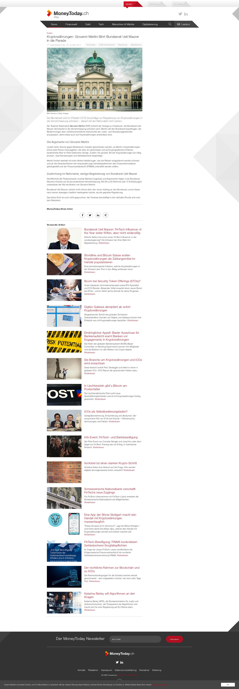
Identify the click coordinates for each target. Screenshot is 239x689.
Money (129, 4)
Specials (154, 4)
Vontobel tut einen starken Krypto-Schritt (110, 463)
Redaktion (93, 670)
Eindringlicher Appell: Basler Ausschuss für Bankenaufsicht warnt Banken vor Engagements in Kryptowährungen (111, 336)
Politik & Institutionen (107, 45)
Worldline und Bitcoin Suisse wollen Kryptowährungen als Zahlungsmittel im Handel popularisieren (109, 258)
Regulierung (122, 45)
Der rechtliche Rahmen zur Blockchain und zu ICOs (111, 569)
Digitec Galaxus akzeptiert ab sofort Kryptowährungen (107, 308)
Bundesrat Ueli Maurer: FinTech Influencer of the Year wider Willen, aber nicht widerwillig (112, 231)
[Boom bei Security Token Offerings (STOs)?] (64, 290)
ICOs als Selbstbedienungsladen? (106, 411)
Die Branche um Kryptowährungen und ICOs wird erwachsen (113, 361)
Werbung (156, 670)
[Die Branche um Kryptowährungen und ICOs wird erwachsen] (64, 368)
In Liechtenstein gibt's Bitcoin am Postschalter (105, 387)
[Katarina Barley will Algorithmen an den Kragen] (64, 602)
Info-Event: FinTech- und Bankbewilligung (111, 437)
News (54, 24)
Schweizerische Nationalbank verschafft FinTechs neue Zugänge (109, 490)
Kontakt (81, 670)
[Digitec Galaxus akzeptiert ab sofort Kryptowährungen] (64, 315)
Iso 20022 (178, 4)
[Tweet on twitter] (90, 215)
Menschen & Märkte (123, 24)
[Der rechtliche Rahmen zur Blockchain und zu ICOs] (64, 576)
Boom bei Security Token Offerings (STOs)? (112, 281)
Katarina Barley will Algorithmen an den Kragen (109, 595)
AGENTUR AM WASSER (128, 675)
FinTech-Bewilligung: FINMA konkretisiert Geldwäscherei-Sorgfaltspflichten (110, 543)
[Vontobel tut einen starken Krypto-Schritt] (64, 472)
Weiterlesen (103, 243)
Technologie (90, 45)
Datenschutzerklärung (126, 670)
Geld (87, 24)
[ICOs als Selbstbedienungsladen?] (64, 420)
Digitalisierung (150, 24)
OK (228, 684)
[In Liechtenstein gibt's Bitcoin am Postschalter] (64, 394)
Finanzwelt (71, 24)
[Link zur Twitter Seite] (180, 14)
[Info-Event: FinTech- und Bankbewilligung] (64, 446)
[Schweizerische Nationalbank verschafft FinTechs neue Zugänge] (64, 497)
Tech (101, 24)
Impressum (106, 670)
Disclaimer (144, 670)
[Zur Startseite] (119, 653)
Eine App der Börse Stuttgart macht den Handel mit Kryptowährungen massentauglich (110, 518)
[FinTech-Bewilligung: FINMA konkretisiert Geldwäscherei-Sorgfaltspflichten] (64, 550)
